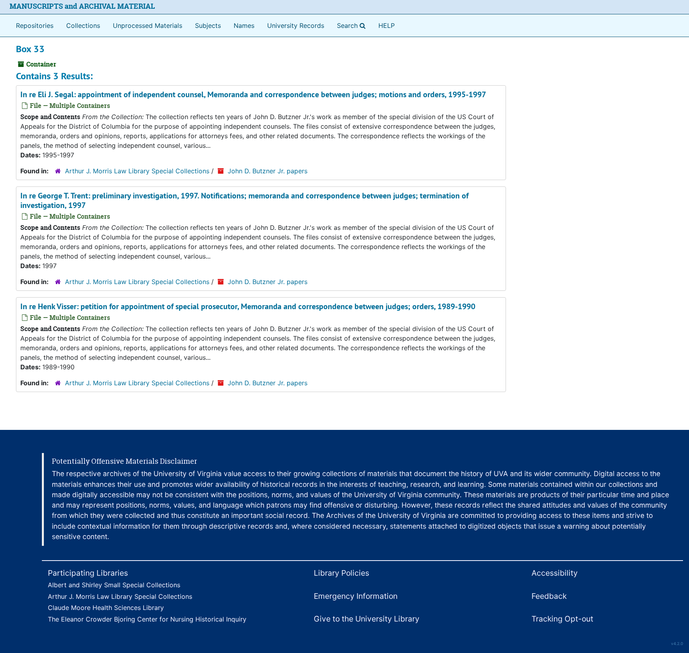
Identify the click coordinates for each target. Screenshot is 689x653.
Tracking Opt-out (562, 619)
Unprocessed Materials (147, 25)
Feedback (549, 596)
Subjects (208, 25)
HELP (386, 25)
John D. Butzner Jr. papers (267, 171)
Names (244, 25)
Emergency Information (356, 596)
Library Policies (341, 573)
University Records (295, 25)
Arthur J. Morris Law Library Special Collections (137, 171)
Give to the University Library (366, 619)
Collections (83, 25)
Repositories (34, 25)
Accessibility (555, 573)
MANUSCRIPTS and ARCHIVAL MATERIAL (82, 6)
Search (353, 25)
